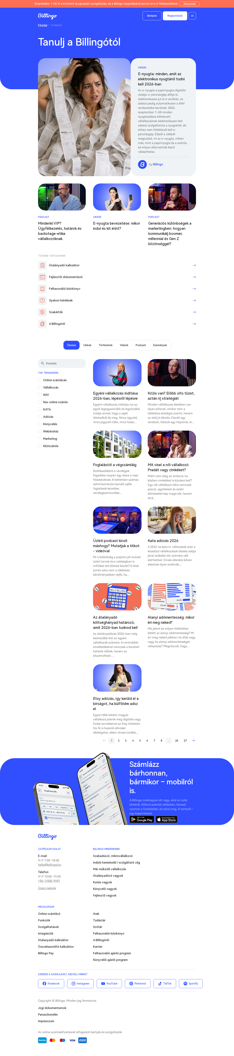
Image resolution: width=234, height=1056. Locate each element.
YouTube (111, 983)
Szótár (97, 927)
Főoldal (42, 25)
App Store (167, 819)
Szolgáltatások (48, 927)
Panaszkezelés (48, 1014)
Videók (124, 345)
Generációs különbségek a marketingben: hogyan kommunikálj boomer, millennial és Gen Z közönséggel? (169, 233)
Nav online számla (55, 402)
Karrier (97, 946)
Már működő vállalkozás (109, 869)
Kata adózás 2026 (163, 541)
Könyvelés (50, 424)
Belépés (152, 15)
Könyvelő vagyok (105, 889)
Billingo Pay (46, 953)
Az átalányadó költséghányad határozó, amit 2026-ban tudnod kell (115, 622)
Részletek (190, 3)
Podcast (43, 217)
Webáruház (50, 431)
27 (185, 740)
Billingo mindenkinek (106, 849)
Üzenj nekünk (47, 888)
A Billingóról (101, 940)
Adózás (48, 417)
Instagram (83, 983)
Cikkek (142, 67)
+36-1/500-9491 (49, 881)
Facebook (54, 983)
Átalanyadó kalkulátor (53, 940)
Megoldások (46, 906)
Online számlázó (49, 914)
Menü (192, 15)
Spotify (193, 983)
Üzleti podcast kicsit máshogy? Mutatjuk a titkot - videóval (116, 546)
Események (160, 345)
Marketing (50, 438)
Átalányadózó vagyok (108, 875)
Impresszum (46, 1021)
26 (176, 740)
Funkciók (44, 920)
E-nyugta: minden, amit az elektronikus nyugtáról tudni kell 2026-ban (161, 79)
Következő (193, 741)
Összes (71, 345)
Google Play (141, 819)
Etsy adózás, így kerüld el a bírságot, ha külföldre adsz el (116, 703)
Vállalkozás (50, 387)
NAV (46, 395)
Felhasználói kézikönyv (108, 933)
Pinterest (140, 983)
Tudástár (99, 920)
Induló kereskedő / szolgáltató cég (116, 862)
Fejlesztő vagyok (104, 895)
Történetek (106, 345)
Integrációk (45, 933)
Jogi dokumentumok (52, 1008)
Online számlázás (55, 380)
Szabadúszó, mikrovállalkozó (113, 856)
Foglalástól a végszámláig (114, 465)
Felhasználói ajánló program (112, 953)
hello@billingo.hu (49, 864)
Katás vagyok (102, 882)
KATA (47, 409)
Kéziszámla (50, 446)
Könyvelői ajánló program (110, 960)
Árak (96, 914)
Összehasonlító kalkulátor (56, 946)
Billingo (47, 16)
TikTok (167, 983)
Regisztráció (175, 15)
